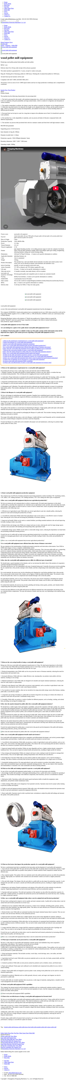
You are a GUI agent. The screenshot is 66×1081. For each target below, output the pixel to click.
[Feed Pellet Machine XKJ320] (9, 1042)
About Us (6, 14)
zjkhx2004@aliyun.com (14, 1072)
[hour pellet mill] (5, 1036)
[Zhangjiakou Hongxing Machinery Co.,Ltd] (13, 22)
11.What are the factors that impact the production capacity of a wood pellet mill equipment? (28, 356)
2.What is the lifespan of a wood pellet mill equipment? (17, 342)
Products (6, 42)
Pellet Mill (7, 10)
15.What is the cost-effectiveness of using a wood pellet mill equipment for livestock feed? (27, 362)
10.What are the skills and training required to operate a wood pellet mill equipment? (25, 355)
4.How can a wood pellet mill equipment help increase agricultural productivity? (24, 345)
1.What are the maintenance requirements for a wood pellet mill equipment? (23, 341)
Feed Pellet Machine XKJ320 (9, 1044)
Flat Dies (6, 7)
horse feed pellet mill (30, 1027)
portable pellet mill (41, 1027)
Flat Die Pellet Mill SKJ (7, 1041)
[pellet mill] (4, 44)
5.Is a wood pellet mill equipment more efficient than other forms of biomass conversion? (27, 347)
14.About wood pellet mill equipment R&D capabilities (18, 361)
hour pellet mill (5, 1038)
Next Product (11, 90)
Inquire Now (4, 90)
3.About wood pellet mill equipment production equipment (18, 344)
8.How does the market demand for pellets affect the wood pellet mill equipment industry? (27, 351)
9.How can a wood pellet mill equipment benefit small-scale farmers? (21, 353)
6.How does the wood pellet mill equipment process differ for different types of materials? (27, 348)
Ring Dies (7, 5)
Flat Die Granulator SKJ (7, 1047)
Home (5, 2)
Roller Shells (7, 3)
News (5, 11)
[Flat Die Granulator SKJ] (8, 1045)
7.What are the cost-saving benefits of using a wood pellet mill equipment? (23, 350)
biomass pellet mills (19, 1027)
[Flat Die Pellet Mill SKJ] (8, 1039)
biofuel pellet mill (9, 1027)
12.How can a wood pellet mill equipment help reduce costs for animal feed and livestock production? (30, 358)
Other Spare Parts (9, 8)
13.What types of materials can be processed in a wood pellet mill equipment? (24, 359)
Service (6, 13)
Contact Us (7, 16)
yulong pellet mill (51, 1027)
